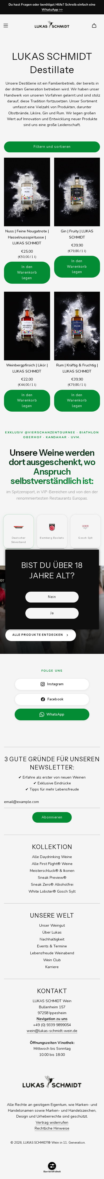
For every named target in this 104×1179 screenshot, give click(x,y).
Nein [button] (52, 597)
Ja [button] (52, 613)
